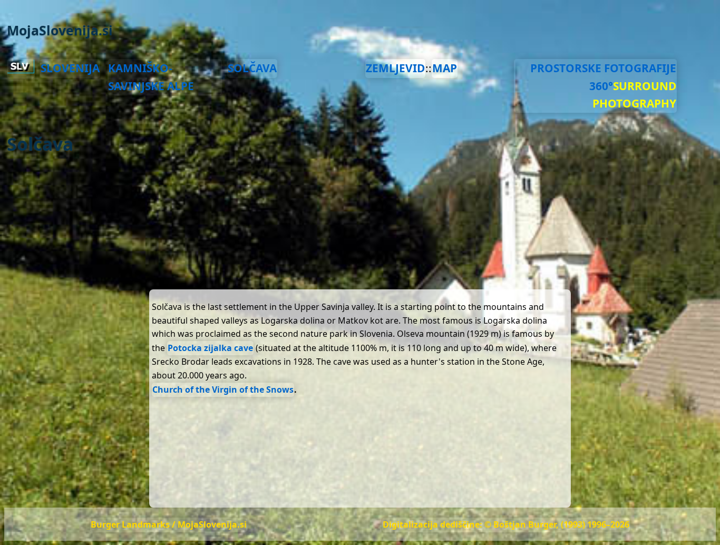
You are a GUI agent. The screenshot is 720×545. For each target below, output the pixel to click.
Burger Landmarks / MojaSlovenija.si (169, 524)
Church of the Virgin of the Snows (223, 389)
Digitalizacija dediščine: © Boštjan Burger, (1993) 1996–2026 (506, 524)
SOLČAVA (252, 68)
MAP (444, 68)
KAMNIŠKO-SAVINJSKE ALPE (151, 77)
